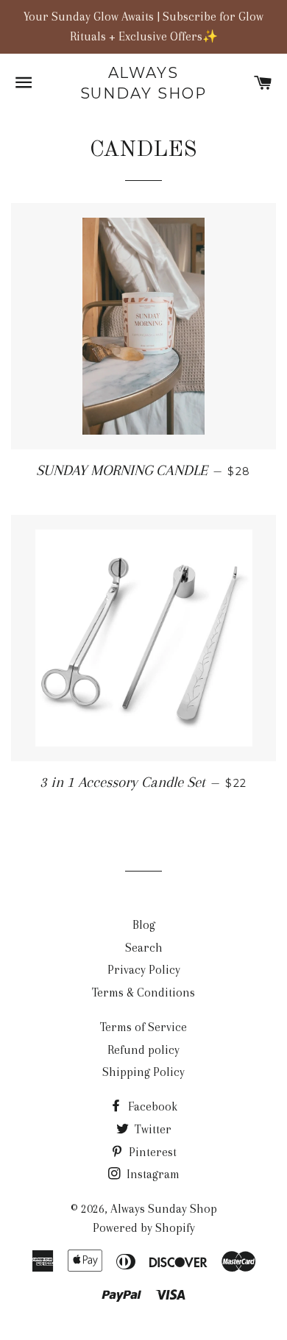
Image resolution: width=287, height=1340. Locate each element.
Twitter (151, 1129)
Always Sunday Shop (144, 83)
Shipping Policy (143, 1072)
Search (144, 948)
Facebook (151, 1106)
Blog (143, 925)
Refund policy (143, 1050)
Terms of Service (143, 1027)
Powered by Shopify (144, 1228)
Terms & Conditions (143, 992)
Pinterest (151, 1152)
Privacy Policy (143, 970)
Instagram (152, 1174)
